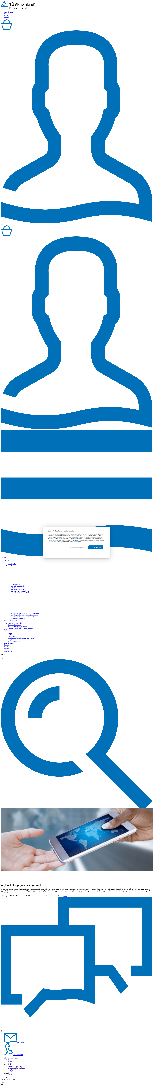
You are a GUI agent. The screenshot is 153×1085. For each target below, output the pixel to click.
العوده (4, 557)
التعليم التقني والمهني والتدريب (17, 1068)
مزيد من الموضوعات (14, 641)
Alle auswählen (96, 547)
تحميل (65, 896)
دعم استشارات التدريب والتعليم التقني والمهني (25, 613)
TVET (10, 594)
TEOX (13, 587)
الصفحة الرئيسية (9, 12)
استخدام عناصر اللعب (17, 589)
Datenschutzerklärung (54, 541)
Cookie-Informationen (75, 541)
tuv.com (10, 1074)
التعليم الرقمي (12, 565)
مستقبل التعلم (12, 636)
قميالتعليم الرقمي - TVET (19, 618)
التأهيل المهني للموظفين (11, 620)
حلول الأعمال (8, 560)
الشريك (6, 17)
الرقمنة (10, 640)
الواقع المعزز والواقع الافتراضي (20, 591)
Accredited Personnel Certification (17, 626)
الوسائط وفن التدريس (17, 586)
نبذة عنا (6, 14)
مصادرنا (6, 630)
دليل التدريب (8, 651)
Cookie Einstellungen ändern (78, 547)
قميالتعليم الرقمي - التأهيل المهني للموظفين (21, 628)
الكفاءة (10, 635)
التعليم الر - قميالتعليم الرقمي (20, 592)
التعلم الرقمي (12, 1069)
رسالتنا (6, 15)
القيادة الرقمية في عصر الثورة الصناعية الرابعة (21, 638)
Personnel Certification (14, 625)
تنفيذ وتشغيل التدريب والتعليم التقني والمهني (24, 615)
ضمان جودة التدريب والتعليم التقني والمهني (24, 616)
